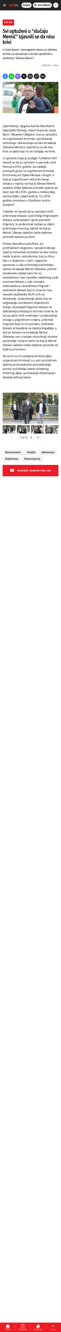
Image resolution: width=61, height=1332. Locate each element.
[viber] (18, 76)
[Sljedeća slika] (38, 437)
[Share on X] (24, 76)
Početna (8, 1329)
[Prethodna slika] (31, 437)
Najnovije (23, 1329)
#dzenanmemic (13, 452)
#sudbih (31, 452)
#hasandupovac (32, 459)
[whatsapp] (11, 76)
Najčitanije (38, 1329)
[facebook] (5, 76)
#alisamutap (48, 452)
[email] (30, 76)
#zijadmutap (11, 459)
